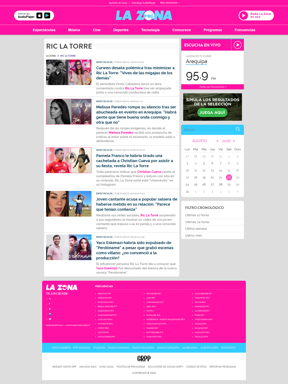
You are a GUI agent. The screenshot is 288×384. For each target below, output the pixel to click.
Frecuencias (245, 29)
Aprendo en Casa (118, 3)
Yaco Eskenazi (107, 268)
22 (229, 177)
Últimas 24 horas (197, 222)
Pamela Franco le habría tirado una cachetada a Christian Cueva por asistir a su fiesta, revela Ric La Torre (134, 160)
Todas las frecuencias (212, 86)
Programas (213, 29)
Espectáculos (44, 29)
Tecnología (150, 29)
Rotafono (228, 348)
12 (204, 170)
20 (212, 177)
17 (187, 177)
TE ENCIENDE (57, 293)
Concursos (181, 29)
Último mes (193, 235)
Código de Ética (196, 367)
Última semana (196, 229)
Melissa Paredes (121, 132)
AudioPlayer (209, 348)
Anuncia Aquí (87, 367)
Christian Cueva (149, 172)
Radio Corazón (168, 348)
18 (195, 177)
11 (196, 170)
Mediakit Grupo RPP (64, 367)
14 (220, 170)
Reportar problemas (222, 367)
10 (187, 170)
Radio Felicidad (143, 348)
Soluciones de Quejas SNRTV (165, 367)
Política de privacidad (131, 367)
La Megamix (190, 348)
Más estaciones (168, 2)
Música (74, 29)
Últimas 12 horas (197, 215)
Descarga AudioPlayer (143, 3)
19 (204, 177)
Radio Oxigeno (118, 348)
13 (212, 170)
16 (237, 170)
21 (220, 177)
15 (229, 170)
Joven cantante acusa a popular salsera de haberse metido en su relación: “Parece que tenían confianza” (136, 204)
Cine (97, 29)
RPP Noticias (81, 348)
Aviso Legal (106, 367)
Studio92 (99, 348)
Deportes (121, 29)
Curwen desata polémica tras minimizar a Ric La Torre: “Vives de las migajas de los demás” (135, 73)
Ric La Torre (134, 88)
